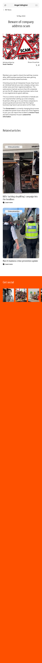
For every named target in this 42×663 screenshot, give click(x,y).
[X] (36, 65)
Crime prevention (13, 147)
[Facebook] (38, 65)
